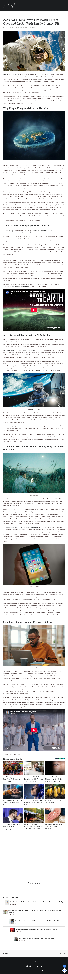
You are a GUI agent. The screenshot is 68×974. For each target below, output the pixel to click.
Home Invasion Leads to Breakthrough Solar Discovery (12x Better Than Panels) (34, 826)
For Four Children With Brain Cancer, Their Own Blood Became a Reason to (12, 802)
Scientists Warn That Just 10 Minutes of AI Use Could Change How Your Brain (54, 779)
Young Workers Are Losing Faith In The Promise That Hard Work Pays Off (37, 921)
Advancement (22, 27)
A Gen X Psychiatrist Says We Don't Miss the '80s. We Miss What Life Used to (34, 779)
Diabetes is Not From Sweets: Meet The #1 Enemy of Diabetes (54, 826)
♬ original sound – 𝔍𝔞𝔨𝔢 (26, 232)
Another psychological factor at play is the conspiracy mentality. (21, 527)
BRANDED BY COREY (47, 970)
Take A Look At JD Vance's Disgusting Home (12, 825)
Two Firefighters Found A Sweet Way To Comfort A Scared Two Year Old (11, 779)
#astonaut (8, 232)
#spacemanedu (47, 230)
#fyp (38, 230)
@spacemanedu (10, 230)
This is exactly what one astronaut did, (20, 101)
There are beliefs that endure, (11, 74)
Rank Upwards (8, 830)
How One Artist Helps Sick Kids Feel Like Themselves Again (36, 938)
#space (35, 230)
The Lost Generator (30, 832)
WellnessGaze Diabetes (51, 832)
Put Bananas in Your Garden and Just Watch (54, 801)
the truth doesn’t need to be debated (19, 286)
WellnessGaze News (51, 806)
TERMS (36, 970)
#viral (41, 230)
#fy (12, 232)
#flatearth (16, 232)
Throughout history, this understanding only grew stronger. (19, 350)
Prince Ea (35, 27)
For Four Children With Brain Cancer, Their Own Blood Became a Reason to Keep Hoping (36, 902)
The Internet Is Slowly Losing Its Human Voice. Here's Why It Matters (33, 802)
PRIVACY (40, 970)
